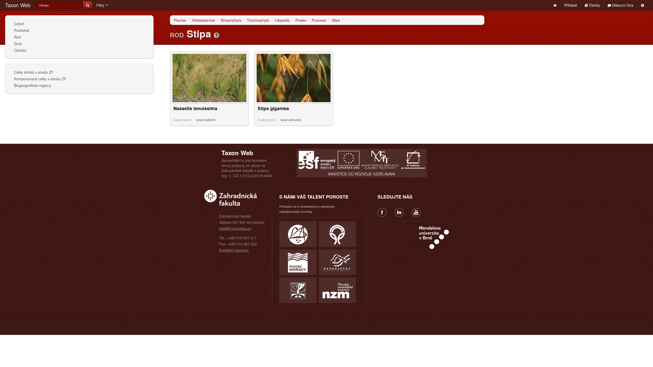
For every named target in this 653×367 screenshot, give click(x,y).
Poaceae (319, 20)
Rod (17, 37)
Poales (300, 20)
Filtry (100, 5)
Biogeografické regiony (32, 85)
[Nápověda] (216, 35)
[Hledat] (88, 5)
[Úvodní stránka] (554, 5)
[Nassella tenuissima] (209, 77)
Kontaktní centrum (234, 250)
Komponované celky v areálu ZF (40, 78)
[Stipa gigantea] (293, 77)
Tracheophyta (258, 20)
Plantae (180, 20)
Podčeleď (21, 30)
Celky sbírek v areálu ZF (34, 72)
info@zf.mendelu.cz (235, 228)
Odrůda (20, 50)
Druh (18, 43)
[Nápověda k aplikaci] (642, 5)
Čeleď (18, 23)
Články (594, 5)
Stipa (336, 20)
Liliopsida (282, 20)
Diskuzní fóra (622, 5)
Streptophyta (231, 20)
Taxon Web (17, 5)
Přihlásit (570, 5)
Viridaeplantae (203, 20)
